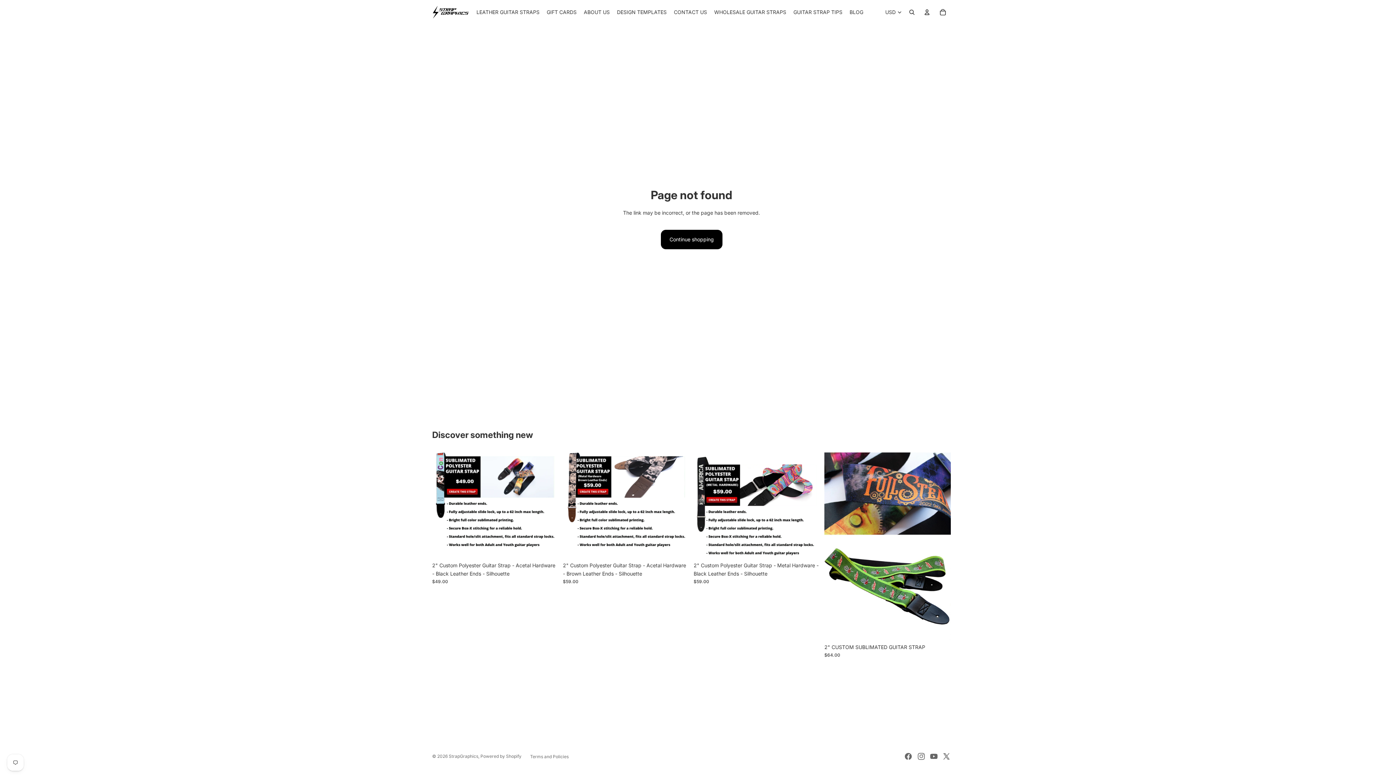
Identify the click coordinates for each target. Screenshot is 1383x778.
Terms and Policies (549, 756)
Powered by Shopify (501, 756)
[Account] (927, 12)
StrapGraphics (463, 756)
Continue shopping (692, 239)
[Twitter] (946, 756)
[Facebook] (908, 756)
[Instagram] (921, 756)
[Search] (912, 12)
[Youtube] (934, 756)
